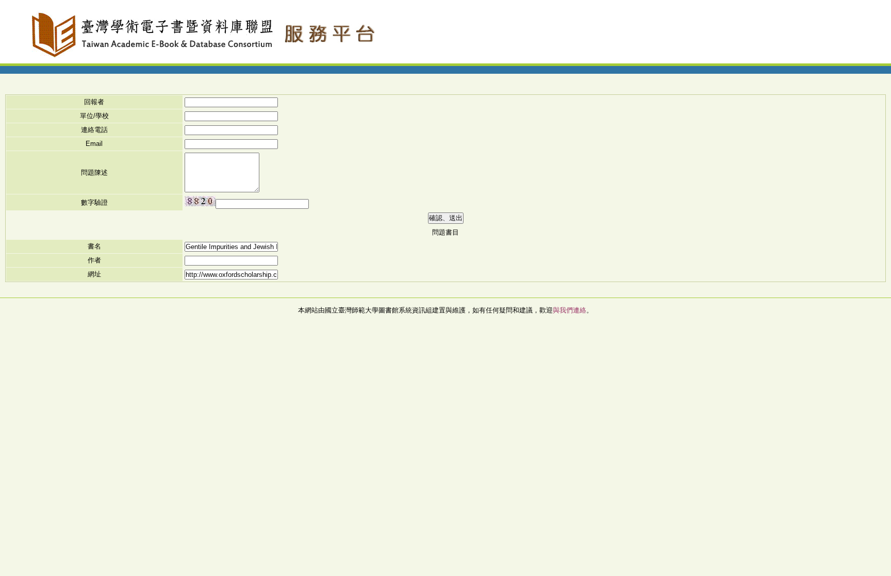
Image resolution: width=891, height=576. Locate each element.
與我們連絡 (569, 310)
